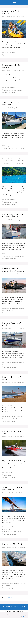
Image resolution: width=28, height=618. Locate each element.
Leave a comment (10, 55)
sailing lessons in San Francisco (14, 256)
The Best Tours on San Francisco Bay (12, 488)
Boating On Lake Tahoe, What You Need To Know (13, 159)
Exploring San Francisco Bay (13, 416)
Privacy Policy (8, 611)
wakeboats (7, 475)
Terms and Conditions (18, 611)
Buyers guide (19, 308)
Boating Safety (9, 583)
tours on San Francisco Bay (13, 531)
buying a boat (8, 310)
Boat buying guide (10, 588)
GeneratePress (14, 607)
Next (13, 598)
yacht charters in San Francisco (14, 148)
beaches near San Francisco (13, 419)
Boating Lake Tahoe (10, 202)
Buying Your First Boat (12, 544)
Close (24, 617)
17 (9, 598)
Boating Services (9, 52)
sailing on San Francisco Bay (13, 90)
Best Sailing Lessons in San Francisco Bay (12, 215)
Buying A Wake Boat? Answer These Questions (13, 270)
